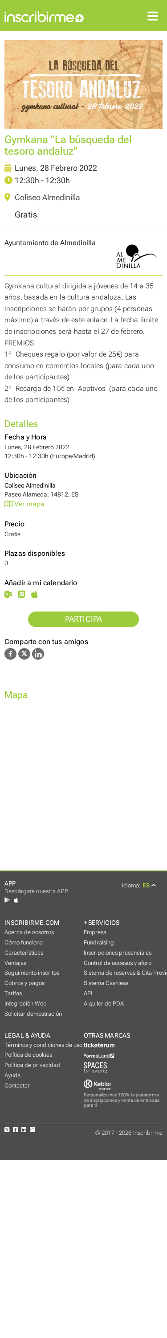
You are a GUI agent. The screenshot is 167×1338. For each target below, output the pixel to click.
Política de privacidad (32, 1065)
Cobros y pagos (24, 983)
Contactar (17, 1085)
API (88, 993)
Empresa (95, 932)
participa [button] (83, 619)
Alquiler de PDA (104, 1003)
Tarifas (13, 993)
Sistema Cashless (106, 983)
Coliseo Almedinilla (46, 197)
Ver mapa (28, 504)
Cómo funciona (23, 942)
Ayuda (12, 1075)
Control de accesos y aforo (117, 963)
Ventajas (15, 963)
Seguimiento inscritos (31, 972)
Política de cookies (28, 1054)
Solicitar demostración (33, 1013)
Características (23, 952)
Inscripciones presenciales (117, 952)
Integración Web (25, 1003)
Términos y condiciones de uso (43, 1045)
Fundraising (99, 942)
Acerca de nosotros (29, 932)
